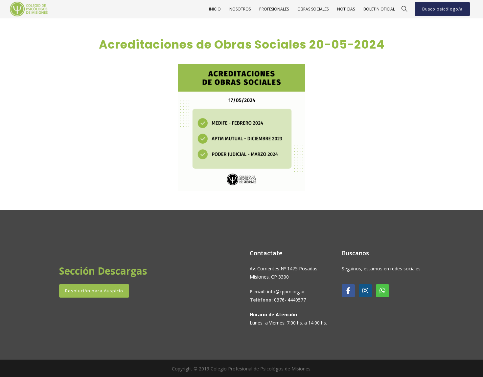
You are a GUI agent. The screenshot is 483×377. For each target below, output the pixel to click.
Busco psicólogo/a (442, 9)
